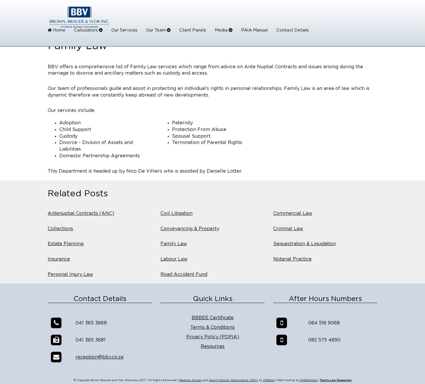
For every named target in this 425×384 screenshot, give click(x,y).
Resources (213, 346)
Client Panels (192, 30)
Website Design (190, 380)
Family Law (173, 243)
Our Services (124, 30)
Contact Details (292, 30)
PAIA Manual (254, 30)
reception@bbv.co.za (99, 357)
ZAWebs (268, 380)
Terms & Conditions (212, 327)
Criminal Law (288, 228)
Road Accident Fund (183, 274)
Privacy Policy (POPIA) (212, 337)
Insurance (59, 259)
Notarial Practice (292, 259)
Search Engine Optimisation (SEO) (233, 380)
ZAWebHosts (308, 380)
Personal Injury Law (70, 274)
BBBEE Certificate (213, 317)
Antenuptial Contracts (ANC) (81, 213)
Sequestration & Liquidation (304, 243)
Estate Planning (66, 243)
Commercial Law (292, 213)
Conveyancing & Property (189, 228)
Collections (60, 228)
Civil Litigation (176, 213)
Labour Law (174, 259)
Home (58, 30)
